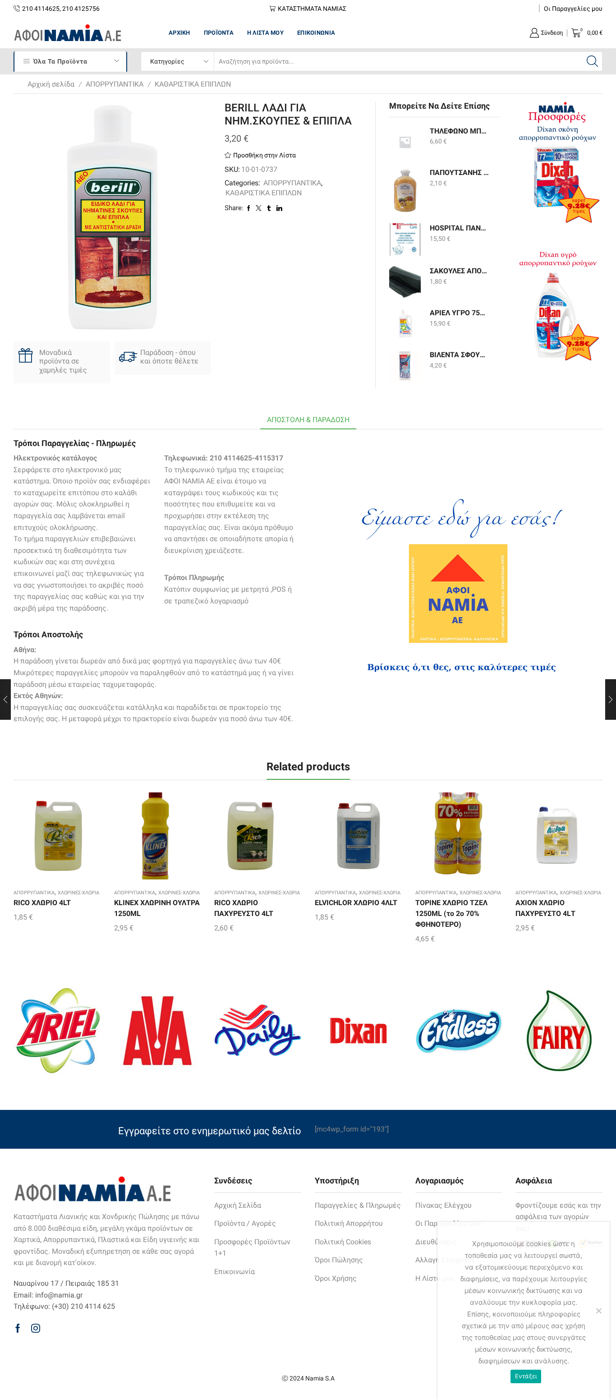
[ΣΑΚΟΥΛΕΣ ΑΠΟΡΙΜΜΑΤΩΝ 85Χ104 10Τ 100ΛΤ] (405, 282)
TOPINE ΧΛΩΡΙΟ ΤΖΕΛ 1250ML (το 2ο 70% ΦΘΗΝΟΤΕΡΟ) (451, 913)
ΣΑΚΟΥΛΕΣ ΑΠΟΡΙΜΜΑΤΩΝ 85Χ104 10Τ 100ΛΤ (459, 271)
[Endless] (458, 1031)
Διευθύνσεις (436, 1242)
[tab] (308, 420)
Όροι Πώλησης (339, 1260)
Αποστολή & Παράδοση (308, 419)
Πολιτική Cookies (343, 1242)
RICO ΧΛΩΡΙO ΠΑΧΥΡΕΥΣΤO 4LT (243, 908)
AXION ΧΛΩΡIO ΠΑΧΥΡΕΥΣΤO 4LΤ (545, 908)
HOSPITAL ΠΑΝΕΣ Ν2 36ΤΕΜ (459, 228)
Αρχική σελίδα (51, 84)
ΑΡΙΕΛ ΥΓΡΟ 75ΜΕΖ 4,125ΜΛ (459, 312)
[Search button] (592, 61)
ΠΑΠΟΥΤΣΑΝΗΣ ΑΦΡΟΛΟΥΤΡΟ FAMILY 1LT (459, 172)
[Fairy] (558, 1031)
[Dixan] (358, 1030)
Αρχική (179, 32)
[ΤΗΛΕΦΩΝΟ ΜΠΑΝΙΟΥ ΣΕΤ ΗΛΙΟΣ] (405, 142)
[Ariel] (57, 1030)
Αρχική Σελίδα (237, 1205)
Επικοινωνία (316, 32)
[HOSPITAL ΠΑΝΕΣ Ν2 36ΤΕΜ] (405, 239)
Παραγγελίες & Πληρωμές (358, 1205)
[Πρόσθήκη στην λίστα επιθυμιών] (49, 839)
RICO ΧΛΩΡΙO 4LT (42, 902)
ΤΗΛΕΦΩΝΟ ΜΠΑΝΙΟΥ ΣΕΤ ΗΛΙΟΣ (459, 131)
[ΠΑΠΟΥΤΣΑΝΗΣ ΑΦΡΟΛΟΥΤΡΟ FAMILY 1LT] (405, 190)
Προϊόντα (219, 32)
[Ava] (157, 1030)
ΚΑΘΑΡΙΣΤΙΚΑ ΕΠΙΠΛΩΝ (193, 84)
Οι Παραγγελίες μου (573, 8)
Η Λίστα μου (265, 32)
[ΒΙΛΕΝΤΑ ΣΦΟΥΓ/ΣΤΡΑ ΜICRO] (405, 366)
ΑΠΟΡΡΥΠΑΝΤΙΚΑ (114, 84)
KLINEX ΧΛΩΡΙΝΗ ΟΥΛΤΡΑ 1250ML (157, 908)
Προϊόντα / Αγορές (245, 1223)
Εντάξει (526, 1376)
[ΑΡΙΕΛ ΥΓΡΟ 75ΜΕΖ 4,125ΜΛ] (405, 324)
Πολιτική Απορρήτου (349, 1223)
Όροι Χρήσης (336, 1278)
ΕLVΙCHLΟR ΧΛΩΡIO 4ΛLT (356, 902)
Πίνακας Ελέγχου (443, 1205)
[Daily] (257, 1030)
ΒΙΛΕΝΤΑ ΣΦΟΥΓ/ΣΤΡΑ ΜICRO (459, 354)
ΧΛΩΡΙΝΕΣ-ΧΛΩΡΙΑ (78, 893)
